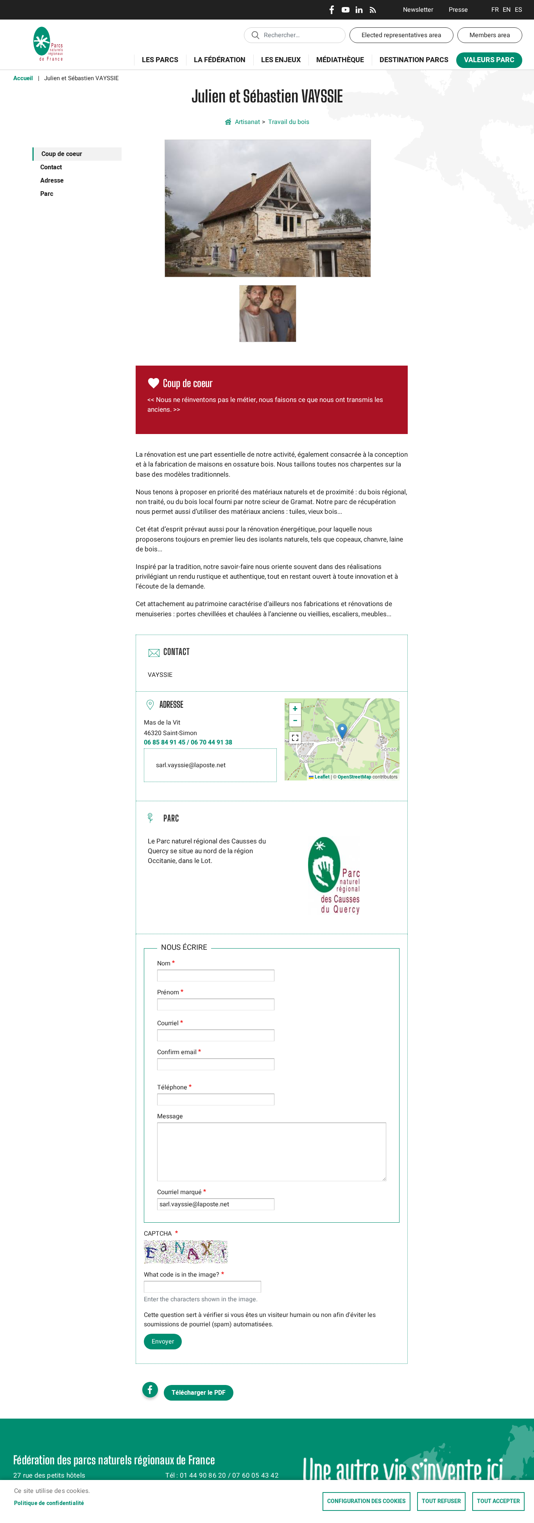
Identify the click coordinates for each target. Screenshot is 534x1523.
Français (495, 10)
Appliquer (255, 35)
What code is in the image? (181, 1274)
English (507, 10)
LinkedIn (359, 10)
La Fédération (215, 64)
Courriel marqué (179, 1192)
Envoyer (163, 1341)
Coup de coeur (61, 154)
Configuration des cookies (366, 1501)
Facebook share (150, 1389)
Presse (458, 9)
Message (170, 1116)
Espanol (518, 10)
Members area (489, 35)
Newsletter (418, 9)
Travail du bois (288, 122)
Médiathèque (340, 60)
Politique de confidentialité (49, 1503)
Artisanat (247, 122)
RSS (373, 10)
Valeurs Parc (485, 61)
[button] (268, 208)
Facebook (332, 10)
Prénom (168, 992)
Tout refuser (441, 1501)
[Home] (48, 29)
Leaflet (322, 776)
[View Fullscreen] (295, 738)
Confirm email (177, 1052)
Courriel (168, 1023)
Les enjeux (277, 64)
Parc (46, 194)
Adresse (52, 180)
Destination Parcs (414, 60)
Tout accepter (498, 1501)
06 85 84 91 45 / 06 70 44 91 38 (188, 742)
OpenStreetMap (354, 776)
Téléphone (172, 1087)
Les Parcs (156, 64)
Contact (51, 167)
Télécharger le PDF (199, 1392)
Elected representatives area (401, 35)
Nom (163, 963)
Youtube (345, 10)
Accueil (23, 78)
